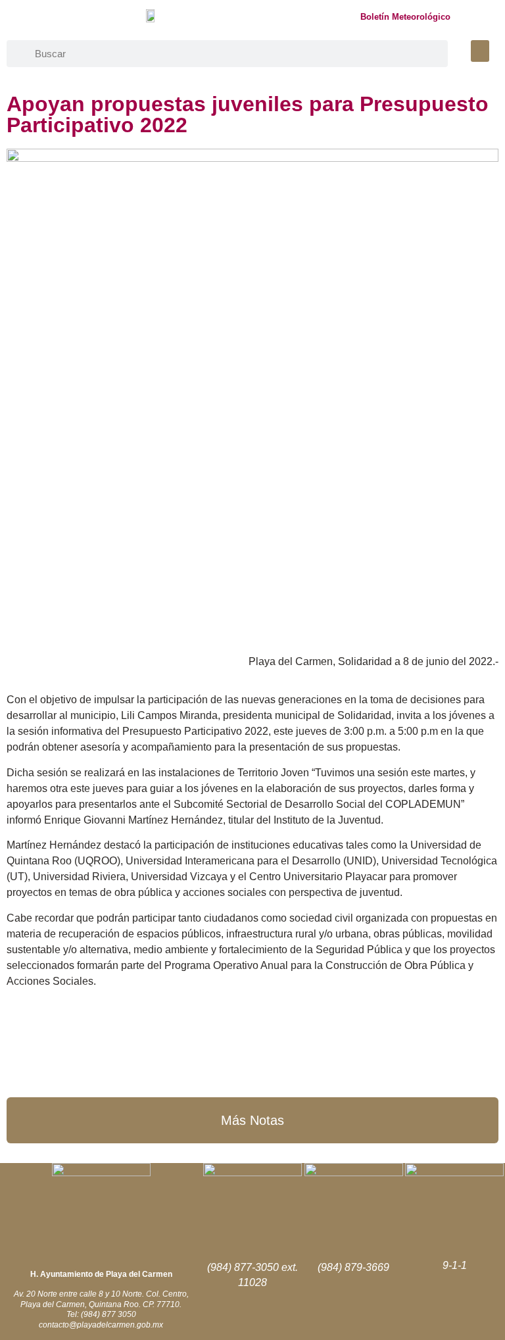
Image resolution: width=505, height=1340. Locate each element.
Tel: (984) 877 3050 (101, 1314)
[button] (480, 51)
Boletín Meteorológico (405, 17)
